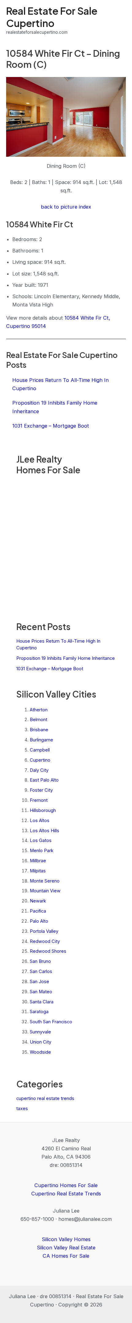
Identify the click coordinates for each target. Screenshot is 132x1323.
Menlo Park (41, 850)
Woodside (40, 1052)
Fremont (39, 800)
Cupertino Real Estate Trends (66, 1193)
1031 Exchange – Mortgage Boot (49, 668)
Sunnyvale (40, 1032)
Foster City (41, 790)
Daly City (39, 770)
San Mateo (41, 991)
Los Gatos (41, 840)
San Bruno (40, 961)
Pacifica (38, 911)
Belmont (38, 719)
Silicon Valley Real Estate (66, 1247)
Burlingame (41, 740)
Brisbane (39, 730)
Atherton (39, 710)
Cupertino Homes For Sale (66, 1185)
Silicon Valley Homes (66, 1239)
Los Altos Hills (44, 830)
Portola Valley (44, 931)
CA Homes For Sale (66, 1256)
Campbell (40, 750)
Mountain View (45, 891)
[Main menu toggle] (119, 20)
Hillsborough (43, 810)
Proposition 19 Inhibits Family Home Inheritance (65, 658)
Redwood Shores (48, 951)
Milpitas (38, 871)
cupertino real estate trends (45, 1098)
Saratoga (39, 1011)
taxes (22, 1108)
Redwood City (45, 941)
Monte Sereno (45, 881)
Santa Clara (41, 1002)
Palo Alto (39, 921)
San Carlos (41, 971)
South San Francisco (51, 1022)
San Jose (39, 981)
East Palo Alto (44, 780)
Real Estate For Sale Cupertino (51, 17)
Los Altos (39, 820)
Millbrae (38, 860)
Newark (38, 901)
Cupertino (40, 760)
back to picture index (66, 207)
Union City (40, 1042)
